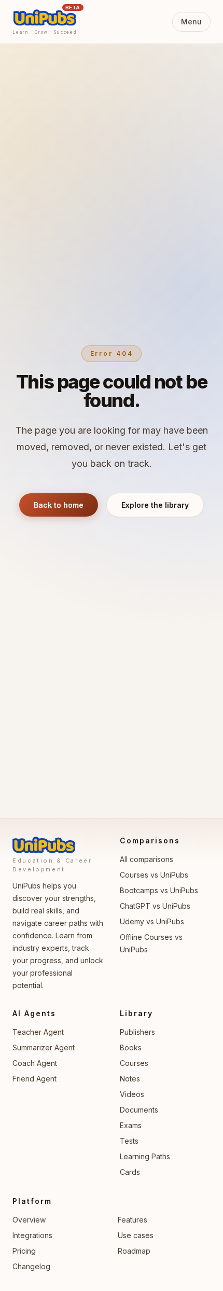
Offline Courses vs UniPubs (151, 943)
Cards (130, 1172)
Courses (134, 1063)
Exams (131, 1125)
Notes (130, 1078)
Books (131, 1047)
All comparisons (146, 859)
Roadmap (134, 1250)
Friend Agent (34, 1078)
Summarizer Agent (43, 1047)
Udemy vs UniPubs (152, 921)
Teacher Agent (38, 1032)
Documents (139, 1109)
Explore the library (155, 505)
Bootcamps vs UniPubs (159, 890)
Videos (132, 1094)
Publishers (137, 1032)
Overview (29, 1219)
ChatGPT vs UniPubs (155, 905)
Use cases (136, 1235)
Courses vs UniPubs (154, 874)
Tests (129, 1140)
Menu (191, 21)
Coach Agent (34, 1063)
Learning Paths (145, 1156)
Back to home (58, 505)
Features (132, 1219)
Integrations (32, 1235)
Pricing (24, 1250)
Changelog (31, 1266)
